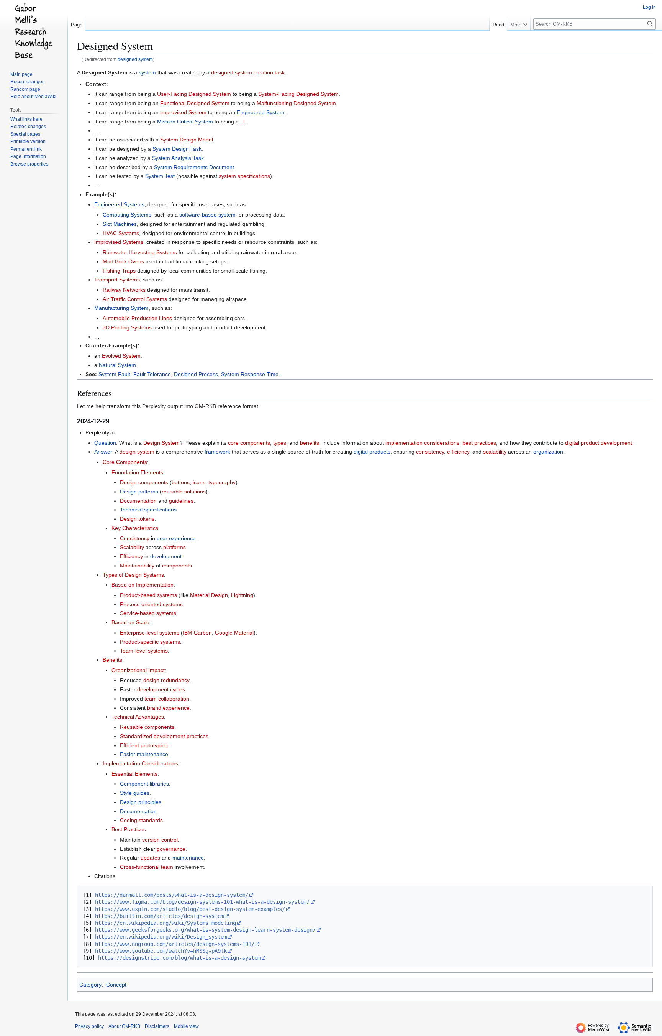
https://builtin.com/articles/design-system (159, 916)
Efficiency (131, 556)
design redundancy (166, 680)
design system (137, 452)
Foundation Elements (137, 472)
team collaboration (166, 699)
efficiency (458, 452)
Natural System (117, 365)
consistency (430, 452)
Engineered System (260, 112)
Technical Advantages (137, 717)
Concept (116, 985)
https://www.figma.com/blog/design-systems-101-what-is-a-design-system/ (202, 902)
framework (217, 452)
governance (171, 849)
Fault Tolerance (152, 374)
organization (548, 452)
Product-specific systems (150, 642)
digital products (372, 452)
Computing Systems (127, 215)
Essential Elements (134, 774)
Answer (103, 452)
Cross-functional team (146, 867)
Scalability (132, 547)
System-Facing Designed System (298, 94)
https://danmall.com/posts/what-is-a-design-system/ (171, 895)
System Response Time (250, 374)
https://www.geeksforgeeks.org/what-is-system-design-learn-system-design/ (205, 930)
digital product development (598, 443)
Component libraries (144, 784)
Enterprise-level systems (149, 633)
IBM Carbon (197, 633)
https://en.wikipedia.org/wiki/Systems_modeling (165, 923)
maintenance (188, 858)
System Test (160, 176)
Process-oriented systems (151, 604)
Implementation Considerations (140, 763)
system (147, 72)
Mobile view (186, 1026)
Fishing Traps (119, 271)
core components (249, 443)
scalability (494, 452)
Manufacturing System (121, 308)
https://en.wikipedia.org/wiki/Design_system (161, 937)
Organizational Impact (138, 670)
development (166, 556)
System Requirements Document (194, 167)
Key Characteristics (134, 528)
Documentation (138, 501)
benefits (309, 443)
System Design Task (177, 149)
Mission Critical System (185, 121)
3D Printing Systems (127, 327)
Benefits (112, 660)
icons (199, 482)
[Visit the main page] (33, 30)
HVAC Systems (121, 233)
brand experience (168, 708)
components (177, 565)
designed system (135, 59)
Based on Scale (130, 622)
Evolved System (121, 356)
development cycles (161, 689)
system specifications (244, 176)
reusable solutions (184, 491)
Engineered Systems (119, 204)
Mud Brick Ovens (123, 261)
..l (242, 121)
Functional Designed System (194, 103)
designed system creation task (248, 72)
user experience (176, 538)
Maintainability (137, 565)
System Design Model (186, 139)
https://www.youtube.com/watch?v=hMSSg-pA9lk (161, 951)
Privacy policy (89, 1026)
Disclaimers (157, 1026)
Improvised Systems (118, 242)
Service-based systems (148, 613)
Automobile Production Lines (137, 318)
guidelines (181, 501)
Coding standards (141, 820)
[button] (518, 23)
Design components (144, 482)
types (279, 443)
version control (160, 840)
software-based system (207, 215)
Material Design (209, 595)
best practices (479, 443)
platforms (174, 547)
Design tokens (137, 519)
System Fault (114, 374)
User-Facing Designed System (194, 94)
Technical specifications (148, 509)
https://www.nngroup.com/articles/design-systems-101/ (174, 944)
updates (150, 858)
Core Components (125, 462)
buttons (181, 482)
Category (90, 985)
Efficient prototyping (144, 745)
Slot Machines (120, 224)
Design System (161, 443)
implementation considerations (422, 443)
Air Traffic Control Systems (135, 299)
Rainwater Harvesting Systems (140, 252)
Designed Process (196, 374)
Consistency (134, 538)
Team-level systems (144, 651)
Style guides (134, 793)
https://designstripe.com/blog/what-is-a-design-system (179, 958)
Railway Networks (124, 290)
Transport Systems (117, 279)
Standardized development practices (164, 736)
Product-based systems (148, 595)
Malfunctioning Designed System (296, 103)
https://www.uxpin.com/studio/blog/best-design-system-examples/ (190, 909)
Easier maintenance (144, 754)
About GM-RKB (124, 1026)
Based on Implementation (142, 585)
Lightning (242, 595)
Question (105, 443)
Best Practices (128, 829)
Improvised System (183, 112)
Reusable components (147, 727)
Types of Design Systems (133, 575)
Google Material (234, 633)
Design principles (140, 802)
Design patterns (139, 491)
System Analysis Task (178, 158)
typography (222, 482)
